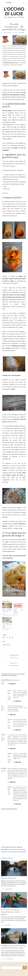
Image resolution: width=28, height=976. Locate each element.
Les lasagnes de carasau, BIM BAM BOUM (7, 625)
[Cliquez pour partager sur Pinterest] (12, 637)
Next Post (14, 664)
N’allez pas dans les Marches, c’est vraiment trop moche (13, 946)
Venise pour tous (8, 878)
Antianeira (3, 768)
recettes (8, 644)
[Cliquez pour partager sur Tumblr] (9, 637)
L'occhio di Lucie (14, 11)
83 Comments (8, 925)
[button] (14, 40)
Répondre (13, 684)
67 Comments (10, 958)
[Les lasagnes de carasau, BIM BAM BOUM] (7, 620)
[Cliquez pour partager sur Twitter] (3, 637)
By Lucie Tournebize (7, 32)
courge (4, 644)
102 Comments (9, 889)
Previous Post (14, 656)
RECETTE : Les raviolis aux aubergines (18, 610)
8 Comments (21, 32)
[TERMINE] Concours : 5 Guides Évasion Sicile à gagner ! (11, 912)
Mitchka (3, 734)
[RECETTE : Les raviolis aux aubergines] (18, 605)
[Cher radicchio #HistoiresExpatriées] (7, 605)
